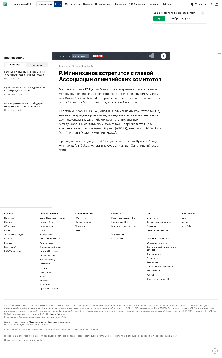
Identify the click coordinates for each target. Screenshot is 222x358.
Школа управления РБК (158, 278)
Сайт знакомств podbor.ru (160, 266)
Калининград (46, 242)
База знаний (10, 246)
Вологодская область (50, 238)
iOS (184, 217)
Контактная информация (159, 221)
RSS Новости (117, 238)
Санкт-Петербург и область (53, 217)
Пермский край (47, 255)
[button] (198, 4)
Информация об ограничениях (21, 335)
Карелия (44, 280)
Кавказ (43, 275)
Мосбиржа (34, 321)
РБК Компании (153, 270)
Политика (9, 78)
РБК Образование (13, 250)
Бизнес (7, 230)
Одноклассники (83, 221)
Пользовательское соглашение (95, 335)
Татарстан (37, 64)
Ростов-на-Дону (47, 259)
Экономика (9, 221)
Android (186, 221)
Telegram (80, 225)
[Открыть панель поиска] (211, 4)
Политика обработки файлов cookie (23, 339)
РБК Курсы (152, 274)
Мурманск (45, 284)
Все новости (13, 57)
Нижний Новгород (49, 250)
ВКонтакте (80, 217)
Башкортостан (47, 234)
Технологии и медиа (14, 234)
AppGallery (187, 225)
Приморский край (49, 288)
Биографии (9, 242)
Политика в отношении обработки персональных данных (146, 335)
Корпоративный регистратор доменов (161, 248)
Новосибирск (46, 225)
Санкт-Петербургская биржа (55, 321)
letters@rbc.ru (57, 313)
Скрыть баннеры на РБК (123, 217)
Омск (42, 230)
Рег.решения (153, 257)
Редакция (151, 225)
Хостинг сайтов (154, 253)
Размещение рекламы (157, 230)
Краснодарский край (50, 246)
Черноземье (46, 271)
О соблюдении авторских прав (58, 335)
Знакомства (152, 262)
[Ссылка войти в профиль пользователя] (217, 4)
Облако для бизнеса (157, 242)
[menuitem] (22, 4)
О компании (152, 217)
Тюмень (43, 267)
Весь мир (15, 65)
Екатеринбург (47, 221)
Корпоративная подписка (123, 225)
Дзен (77, 230)
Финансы (8, 238)
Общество (9, 94)
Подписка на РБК (119, 221)
